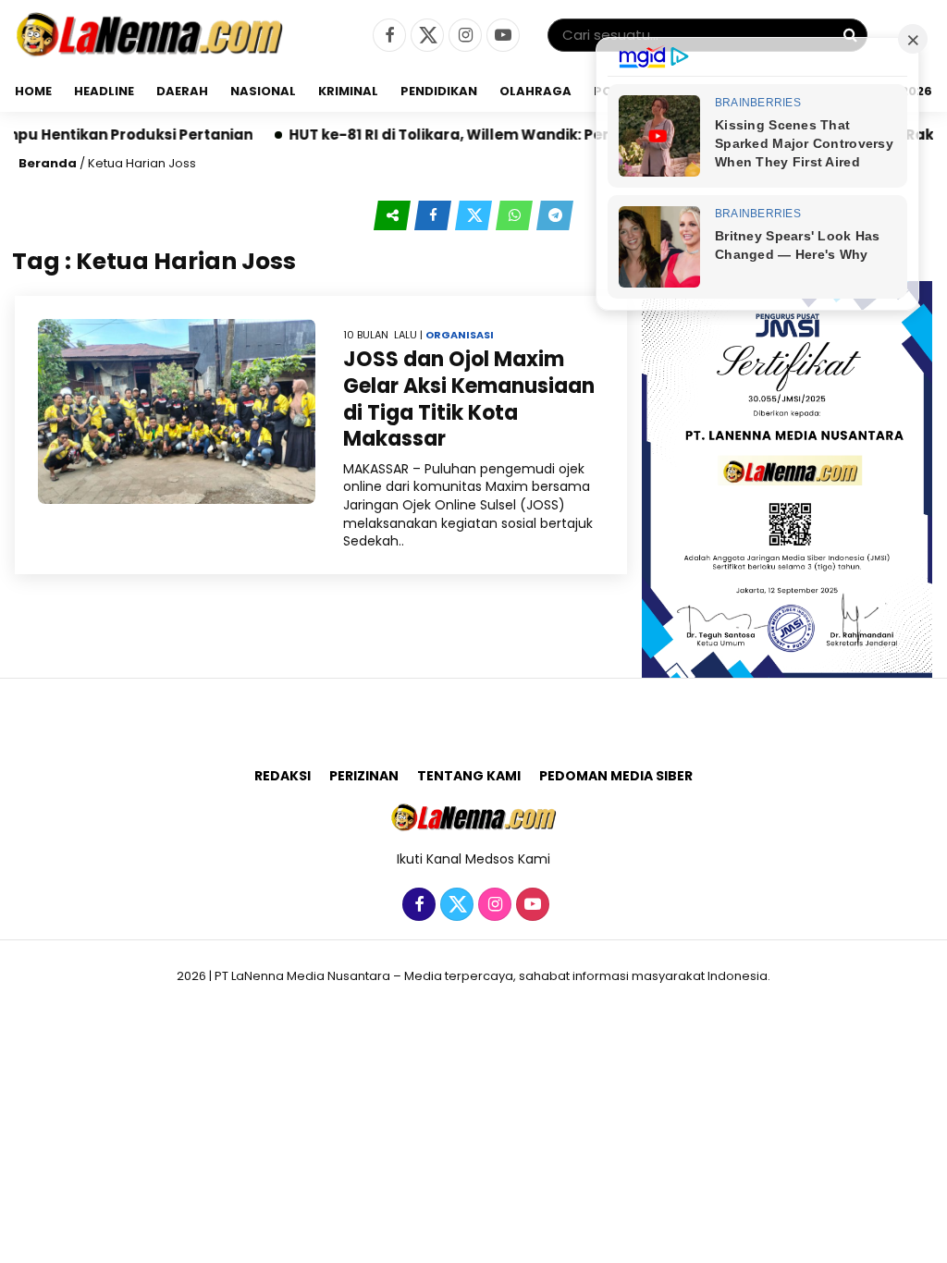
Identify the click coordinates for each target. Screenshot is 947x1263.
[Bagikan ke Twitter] (475, 215)
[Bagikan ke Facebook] (434, 215)
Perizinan (364, 775)
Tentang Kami (469, 775)
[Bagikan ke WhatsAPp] (516, 215)
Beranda (47, 163)
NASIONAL (263, 91)
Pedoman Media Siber (616, 775)
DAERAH (182, 91)
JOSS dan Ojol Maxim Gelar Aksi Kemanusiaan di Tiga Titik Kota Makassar (469, 399)
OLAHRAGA (535, 91)
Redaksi (282, 775)
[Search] (850, 34)
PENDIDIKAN (438, 91)
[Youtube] (501, 36)
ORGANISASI (459, 334)
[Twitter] (425, 36)
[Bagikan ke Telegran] (554, 215)
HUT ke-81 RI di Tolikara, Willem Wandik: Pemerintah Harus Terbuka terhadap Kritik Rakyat (592, 134)
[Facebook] (387, 36)
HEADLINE (104, 91)
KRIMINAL (348, 91)
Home (33, 91)
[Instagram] (463, 36)
